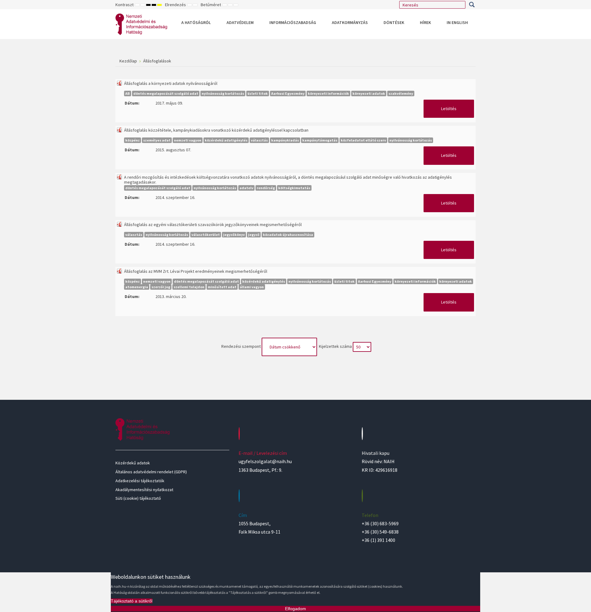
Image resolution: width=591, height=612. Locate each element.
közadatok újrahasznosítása (288, 234)
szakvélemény (400, 93)
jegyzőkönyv (234, 234)
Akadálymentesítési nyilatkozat (144, 489)
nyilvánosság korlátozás (223, 93)
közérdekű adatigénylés (226, 140)
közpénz (132, 140)
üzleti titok (257, 93)
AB (127, 93)
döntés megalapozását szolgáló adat (165, 93)
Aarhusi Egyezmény (287, 93)
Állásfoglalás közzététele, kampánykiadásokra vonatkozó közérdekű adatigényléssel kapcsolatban (216, 130)
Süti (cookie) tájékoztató (138, 498)
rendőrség (266, 187)
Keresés (472, 4)
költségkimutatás (294, 187)
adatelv (246, 187)
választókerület (205, 234)
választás (259, 140)
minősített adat (222, 286)
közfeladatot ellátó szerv (363, 140)
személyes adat (157, 140)
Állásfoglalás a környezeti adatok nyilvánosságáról (170, 83)
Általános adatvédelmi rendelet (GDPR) (151, 472)
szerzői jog (160, 286)
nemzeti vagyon (187, 140)
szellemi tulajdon (189, 286)
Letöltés (448, 108)
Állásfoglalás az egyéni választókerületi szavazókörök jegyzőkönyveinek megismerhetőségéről (213, 224)
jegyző (253, 234)
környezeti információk (328, 93)
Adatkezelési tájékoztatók (139, 480)
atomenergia (136, 286)
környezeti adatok (368, 93)
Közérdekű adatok (132, 463)
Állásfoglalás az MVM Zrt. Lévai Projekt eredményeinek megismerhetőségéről (195, 271)
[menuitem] (196, 22)
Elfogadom (295, 608)
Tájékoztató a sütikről (131, 600)
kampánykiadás (285, 140)
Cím (243, 515)
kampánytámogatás (319, 140)
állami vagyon (252, 286)
